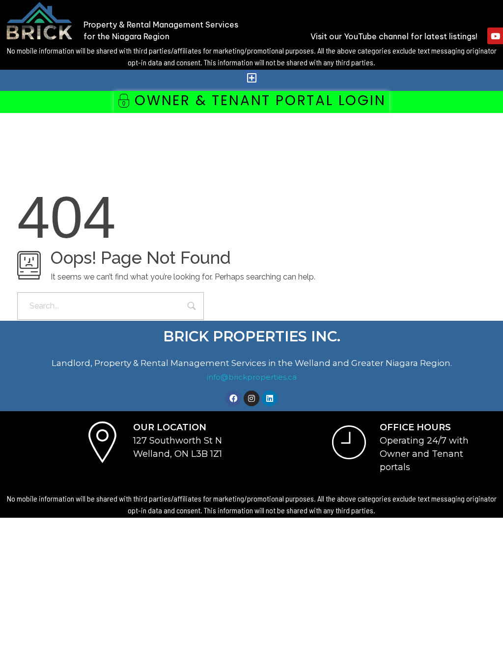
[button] (251, 78)
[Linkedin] (270, 398)
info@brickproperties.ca (252, 377)
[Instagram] (251, 398)
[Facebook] (233, 398)
